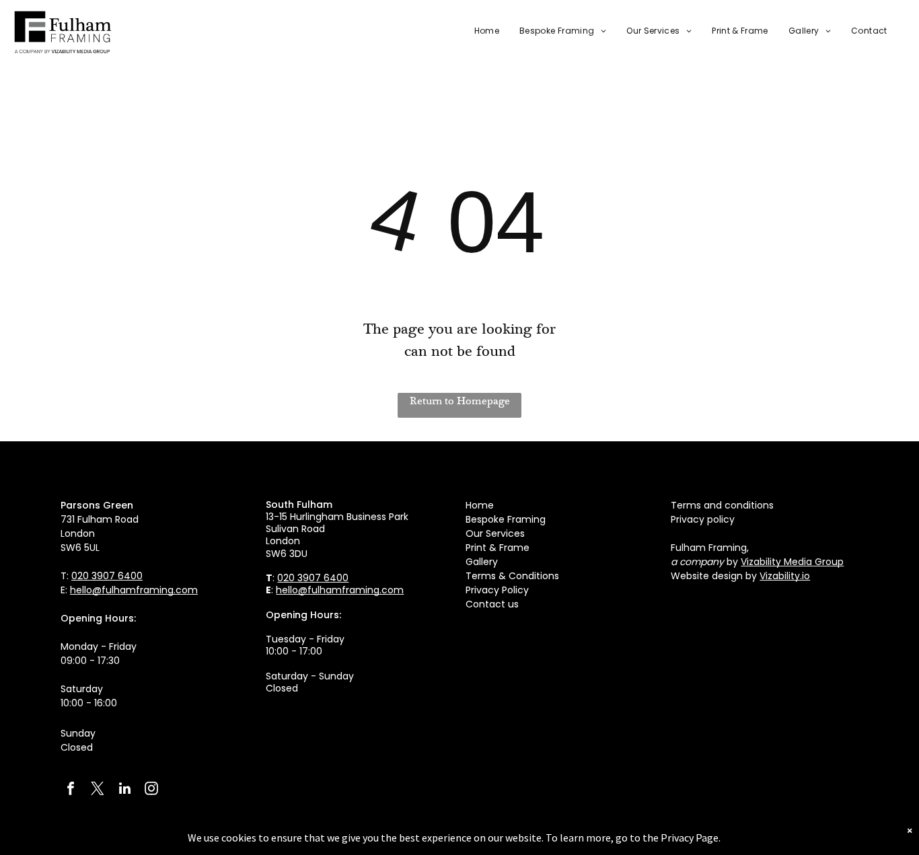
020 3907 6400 (107, 576)
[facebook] (71, 790)
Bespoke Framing (506, 519)
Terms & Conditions (512, 576)
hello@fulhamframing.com (134, 590)
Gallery (482, 561)
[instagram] (151, 790)
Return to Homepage (460, 401)
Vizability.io (785, 576)
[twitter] (97, 790)
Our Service (493, 533)
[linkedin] (124, 790)
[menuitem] (476, 31)
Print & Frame (497, 547)
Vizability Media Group (792, 561)
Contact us (492, 604)
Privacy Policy (497, 590)
